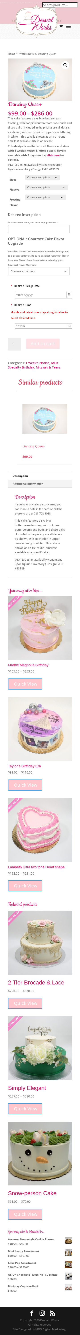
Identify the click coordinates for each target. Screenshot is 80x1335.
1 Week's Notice (26, 53)
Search (49, 10)
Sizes (13, 179)
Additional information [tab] (28, 483)
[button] (65, 65)
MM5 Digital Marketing (50, 1329)
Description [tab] (20, 476)
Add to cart (43, 344)
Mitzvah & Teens (48, 367)
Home (11, 53)
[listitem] (45, 427)
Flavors (14, 189)
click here (53, 155)
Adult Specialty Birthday (33, 365)
